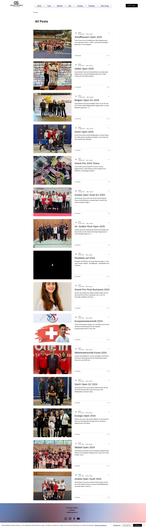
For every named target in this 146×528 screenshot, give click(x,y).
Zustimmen (138, 525)
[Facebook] (74, 518)
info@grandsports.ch (72, 512)
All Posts (35, 12)
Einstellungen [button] (117, 525)
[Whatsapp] (66, 518)
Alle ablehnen (127, 525)
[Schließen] (144, 525)
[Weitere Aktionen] (109, 33)
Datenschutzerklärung (101, 525)
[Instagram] (70, 518)
